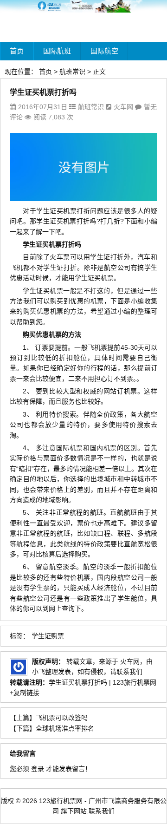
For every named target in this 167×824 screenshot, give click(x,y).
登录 (37, 768)
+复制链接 (24, 692)
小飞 (38, 671)
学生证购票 (48, 636)
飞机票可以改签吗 (62, 717)
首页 (17, 51)
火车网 (123, 107)
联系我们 (102, 811)
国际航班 (57, 51)
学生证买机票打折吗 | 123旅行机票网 (102, 682)
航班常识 (72, 71)
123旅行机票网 (61, 800)
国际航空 (104, 51)
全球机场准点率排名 (65, 728)
